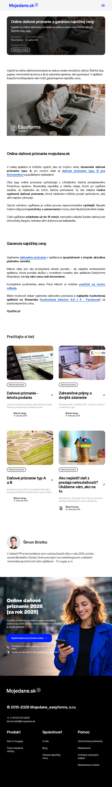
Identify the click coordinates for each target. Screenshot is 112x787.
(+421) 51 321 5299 (20, 717)
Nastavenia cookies (88, 765)
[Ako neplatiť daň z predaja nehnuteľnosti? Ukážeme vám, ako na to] (82, 448)
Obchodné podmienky (90, 741)
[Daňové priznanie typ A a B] (30, 448)
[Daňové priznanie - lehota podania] (30, 363)
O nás (45, 741)
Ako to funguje (15, 741)
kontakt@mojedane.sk (22, 721)
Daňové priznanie (20, 50)
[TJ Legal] (24, 6)
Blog (44, 748)
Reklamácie (84, 748)
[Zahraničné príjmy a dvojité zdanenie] (82, 363)
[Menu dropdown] (103, 5)
